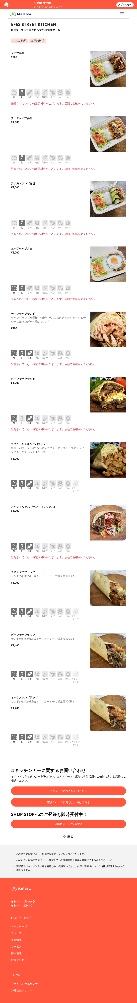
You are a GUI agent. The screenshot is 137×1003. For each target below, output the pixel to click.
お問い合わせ (19, 960)
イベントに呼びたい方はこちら (68, 791)
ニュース (16, 933)
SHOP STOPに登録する (68, 824)
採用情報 (16, 953)
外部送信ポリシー (21, 990)
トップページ (19, 926)
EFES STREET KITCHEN (33, 24)
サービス (16, 946)
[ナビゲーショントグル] (122, 14)
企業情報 (16, 940)
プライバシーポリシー (24, 983)
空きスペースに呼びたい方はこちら (68, 802)
